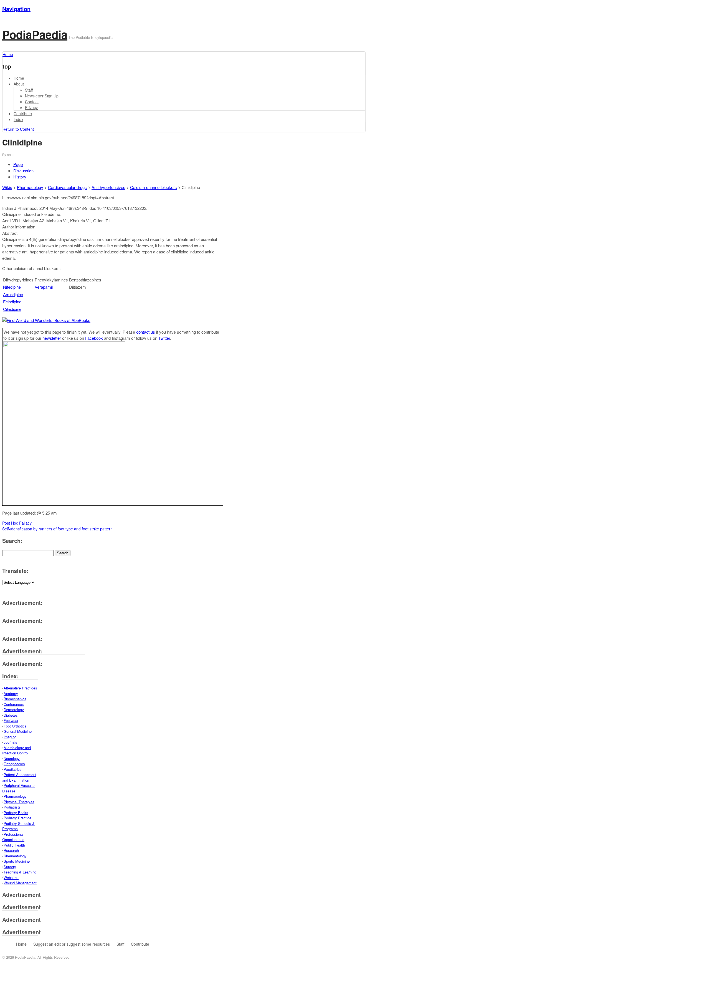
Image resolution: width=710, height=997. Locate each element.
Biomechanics (15, 698)
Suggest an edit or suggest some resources (71, 944)
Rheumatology (15, 855)
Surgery (10, 866)
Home (19, 78)
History (19, 177)
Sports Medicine (17, 861)
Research (11, 850)
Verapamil (44, 287)
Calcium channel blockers (153, 187)
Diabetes (11, 715)
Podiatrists (12, 807)
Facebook (94, 338)
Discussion (23, 170)
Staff (29, 90)
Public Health (14, 845)
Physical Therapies (19, 801)
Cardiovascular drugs (67, 187)
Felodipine (12, 301)
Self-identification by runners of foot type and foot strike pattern (57, 529)
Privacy (31, 107)
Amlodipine (13, 294)
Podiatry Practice (17, 817)
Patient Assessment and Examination (19, 777)
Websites (11, 877)
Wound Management (20, 882)
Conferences (14, 704)
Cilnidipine (12, 309)
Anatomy (11, 693)
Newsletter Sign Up (42, 96)
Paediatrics (13, 769)
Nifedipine (12, 287)
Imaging (10, 736)
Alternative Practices (20, 688)
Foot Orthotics (15, 726)
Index (18, 119)
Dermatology (14, 709)
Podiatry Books (16, 812)
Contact (32, 101)
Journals (10, 742)
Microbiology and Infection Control (16, 750)
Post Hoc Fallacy (17, 523)
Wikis (7, 187)
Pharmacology (30, 187)
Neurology (12, 758)
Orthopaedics (14, 763)
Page (18, 164)
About (19, 84)
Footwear (11, 720)
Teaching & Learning (20, 872)
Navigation (16, 9)
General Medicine (18, 731)
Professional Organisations (13, 837)
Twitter (164, 338)
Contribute (23, 113)
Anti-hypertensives (108, 187)
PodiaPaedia (34, 34)
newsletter (51, 338)
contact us (145, 332)
